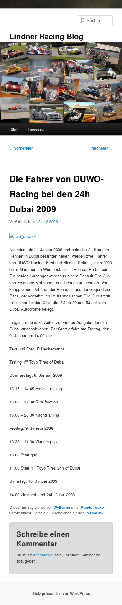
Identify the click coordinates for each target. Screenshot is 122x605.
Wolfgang (61, 507)
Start (14, 129)
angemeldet (43, 554)
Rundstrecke (92, 507)
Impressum (37, 129)
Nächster (102, 148)
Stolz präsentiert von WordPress (61, 593)
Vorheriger (21, 148)
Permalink (94, 513)
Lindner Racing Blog (46, 36)
